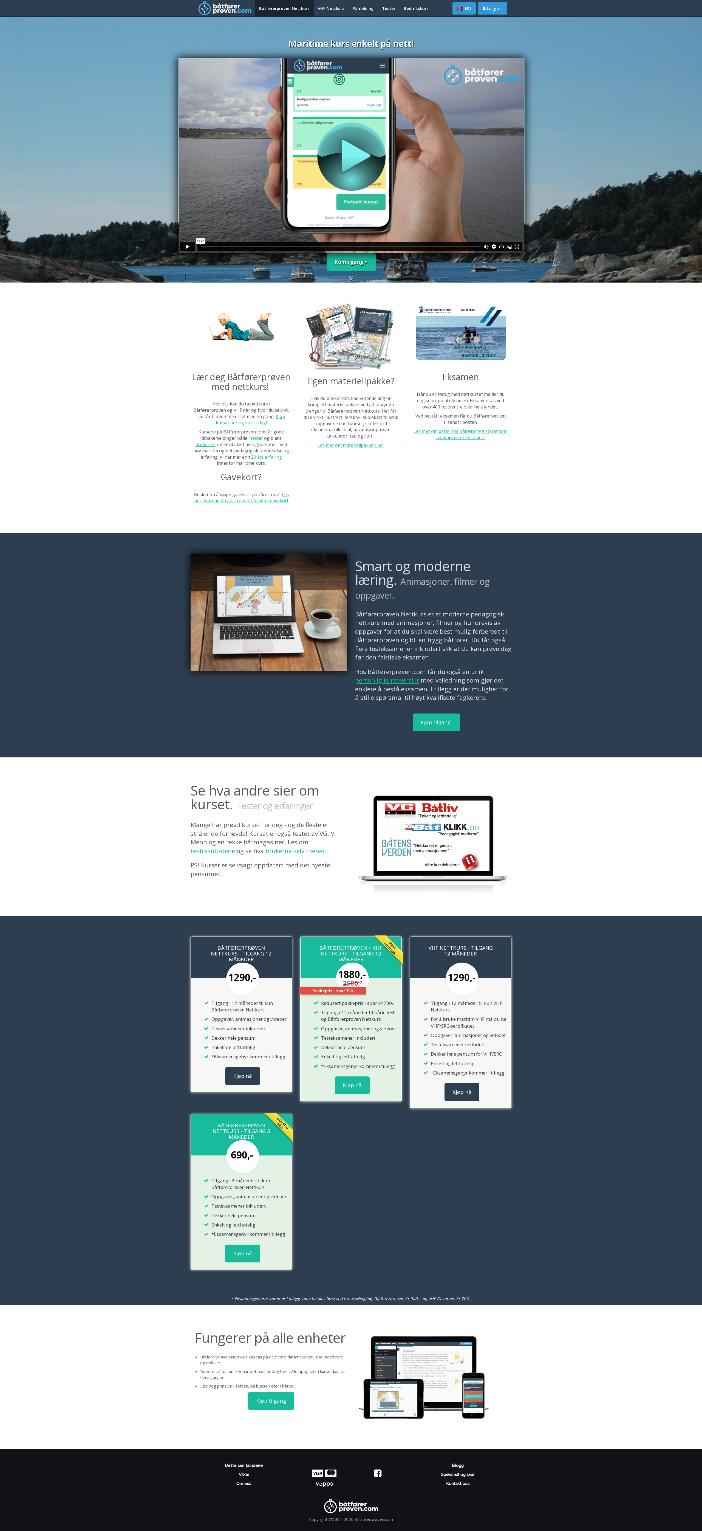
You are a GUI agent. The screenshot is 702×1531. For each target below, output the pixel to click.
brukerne (205, 444)
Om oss (243, 1483)
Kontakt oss (458, 1483)
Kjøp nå (242, 1075)
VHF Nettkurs (331, 8)
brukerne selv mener (295, 851)
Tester (388, 8)
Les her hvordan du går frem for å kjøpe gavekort (241, 498)
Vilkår (244, 1474)
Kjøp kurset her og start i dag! (250, 419)
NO (467, 8)
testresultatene (213, 851)
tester (257, 438)
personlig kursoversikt (387, 680)
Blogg (458, 1465)
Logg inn (494, 8)
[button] (351, 279)
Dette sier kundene (244, 1465)
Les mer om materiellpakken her (351, 445)
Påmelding (363, 8)
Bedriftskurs (416, 8)
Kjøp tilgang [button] (436, 722)
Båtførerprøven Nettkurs (284, 8)
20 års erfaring (266, 457)
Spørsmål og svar (458, 1474)
